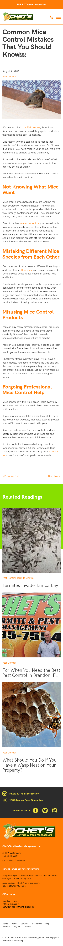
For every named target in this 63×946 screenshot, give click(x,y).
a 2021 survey (32, 127)
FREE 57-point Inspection (31, 4)
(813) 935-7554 (18, 860)
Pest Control (9, 76)
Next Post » (54, 476)
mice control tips (29, 223)
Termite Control (25, 577)
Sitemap (50, 937)
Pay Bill (17, 926)
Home (5, 923)
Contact (27, 926)
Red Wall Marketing (14, 940)
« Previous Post (10, 476)
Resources (37, 923)
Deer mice (26, 270)
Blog (47, 923)
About (14, 923)
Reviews (6, 926)
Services (24, 923)
